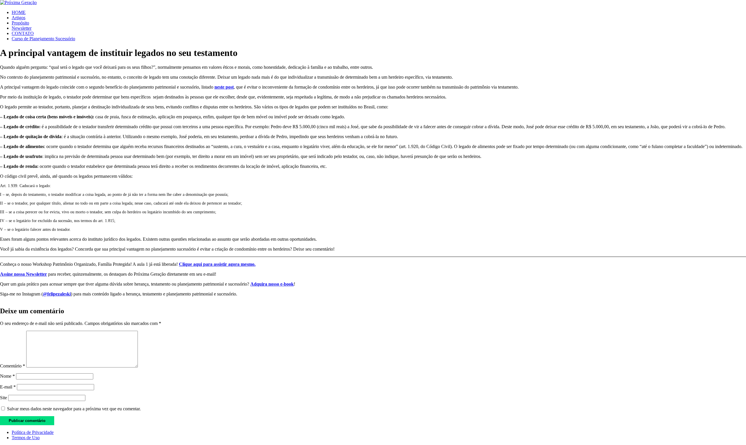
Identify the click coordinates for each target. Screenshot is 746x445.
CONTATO (23, 33)
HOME (19, 12)
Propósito (20, 22)
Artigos (18, 17)
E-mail (8, 386)
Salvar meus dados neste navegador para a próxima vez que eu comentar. (74, 408)
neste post (224, 87)
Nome (7, 376)
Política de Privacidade (33, 432)
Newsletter (21, 28)
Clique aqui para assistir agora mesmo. (217, 264)
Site (3, 397)
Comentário (12, 365)
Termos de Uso (26, 437)
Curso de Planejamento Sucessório (43, 38)
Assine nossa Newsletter (23, 274)
